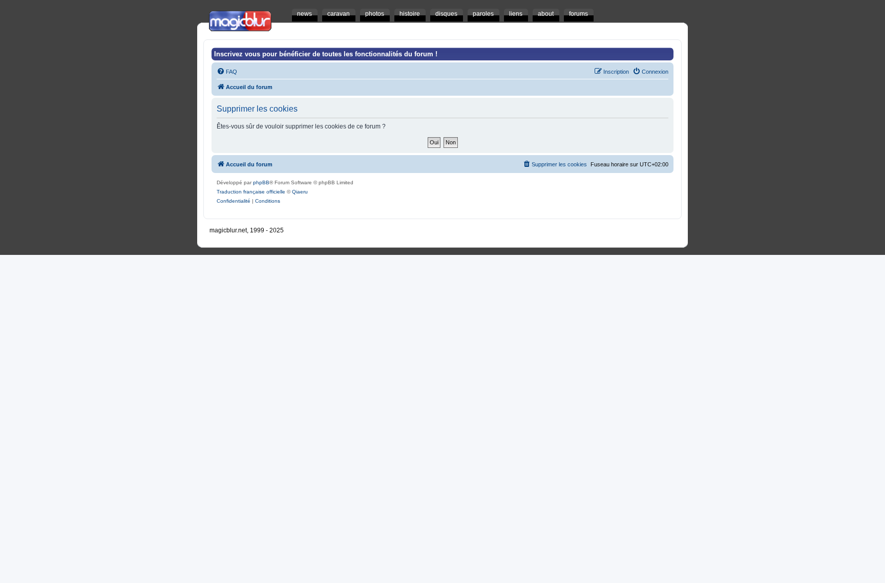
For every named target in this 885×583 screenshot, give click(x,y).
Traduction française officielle (251, 192)
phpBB (261, 182)
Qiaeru (300, 192)
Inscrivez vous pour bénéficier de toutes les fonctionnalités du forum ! (325, 54)
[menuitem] (227, 72)
